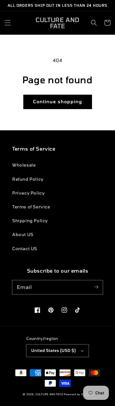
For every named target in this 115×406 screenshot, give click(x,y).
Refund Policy (28, 179)
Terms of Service (31, 206)
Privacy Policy (28, 192)
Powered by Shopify (78, 394)
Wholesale (24, 165)
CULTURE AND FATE (49, 394)
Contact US (24, 248)
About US (22, 234)
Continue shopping (57, 101)
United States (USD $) (53, 350)
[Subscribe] (96, 287)
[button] (7, 23)
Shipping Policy (30, 220)
